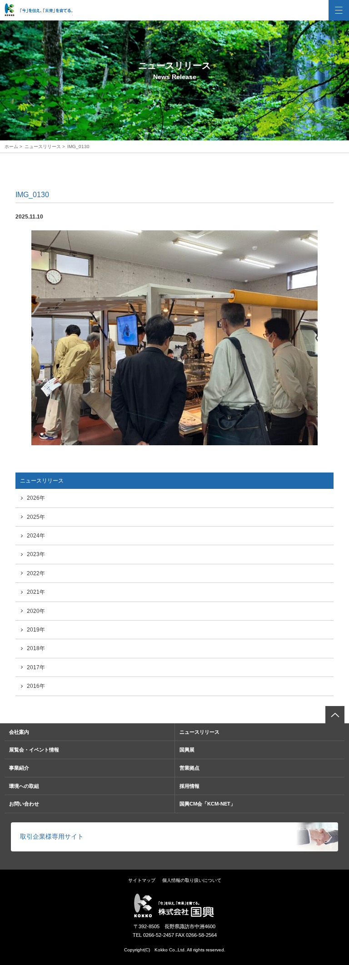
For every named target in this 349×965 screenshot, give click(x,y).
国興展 (186, 749)
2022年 (36, 573)
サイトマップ (141, 880)
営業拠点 (189, 768)
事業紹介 (19, 768)
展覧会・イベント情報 (34, 749)
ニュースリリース (43, 146)
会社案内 (19, 732)
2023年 (36, 554)
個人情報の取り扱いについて (191, 880)
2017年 (36, 667)
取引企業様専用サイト (52, 836)
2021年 (36, 592)
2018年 (36, 648)
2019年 (36, 630)
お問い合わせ (24, 803)
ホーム (11, 146)
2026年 (36, 498)
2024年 (36, 535)
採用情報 (189, 786)
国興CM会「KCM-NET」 (207, 803)
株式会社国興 (39, 10)
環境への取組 (24, 786)
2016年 (36, 686)
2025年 (36, 517)
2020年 (36, 611)
